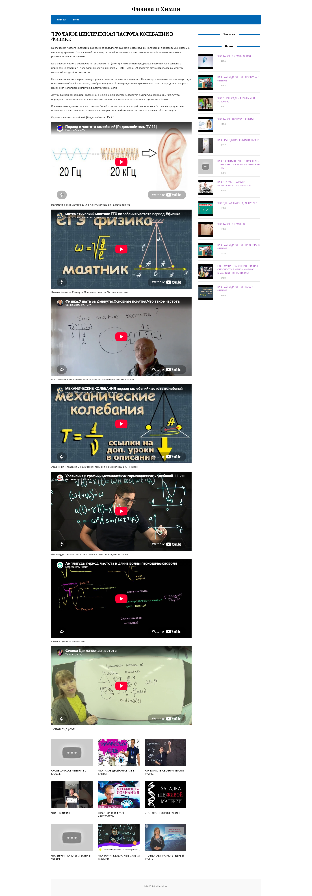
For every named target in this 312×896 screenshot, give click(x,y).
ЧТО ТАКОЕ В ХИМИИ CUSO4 (234, 56)
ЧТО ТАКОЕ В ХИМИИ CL (231, 224)
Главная (61, 19)
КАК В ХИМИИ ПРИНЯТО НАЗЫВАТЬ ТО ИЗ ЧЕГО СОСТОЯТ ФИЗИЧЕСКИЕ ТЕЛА (238, 164)
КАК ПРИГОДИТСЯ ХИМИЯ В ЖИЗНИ (238, 140)
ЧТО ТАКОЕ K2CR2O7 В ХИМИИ (235, 119)
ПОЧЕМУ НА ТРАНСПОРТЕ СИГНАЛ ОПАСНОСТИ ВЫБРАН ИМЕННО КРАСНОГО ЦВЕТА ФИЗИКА (237, 269)
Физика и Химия (156, 9)
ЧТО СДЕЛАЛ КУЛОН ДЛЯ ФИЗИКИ (237, 203)
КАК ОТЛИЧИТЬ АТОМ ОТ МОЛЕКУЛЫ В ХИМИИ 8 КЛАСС (235, 183)
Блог (76, 19)
